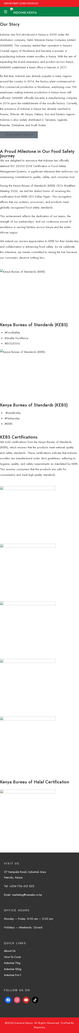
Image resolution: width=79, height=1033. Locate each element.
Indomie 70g (12, 963)
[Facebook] (8, 999)
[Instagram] (17, 999)
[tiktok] (35, 999)
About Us (10, 951)
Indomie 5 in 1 (12, 975)
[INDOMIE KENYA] (23, 12)
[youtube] (26, 999)
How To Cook (12, 957)
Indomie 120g (12, 969)
